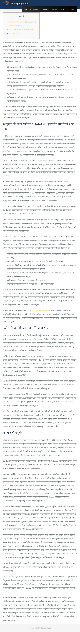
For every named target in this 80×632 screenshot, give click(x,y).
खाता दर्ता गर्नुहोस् (14, 33)
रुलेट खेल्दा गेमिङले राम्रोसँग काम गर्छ (21, 30)
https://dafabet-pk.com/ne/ (41, 310)
